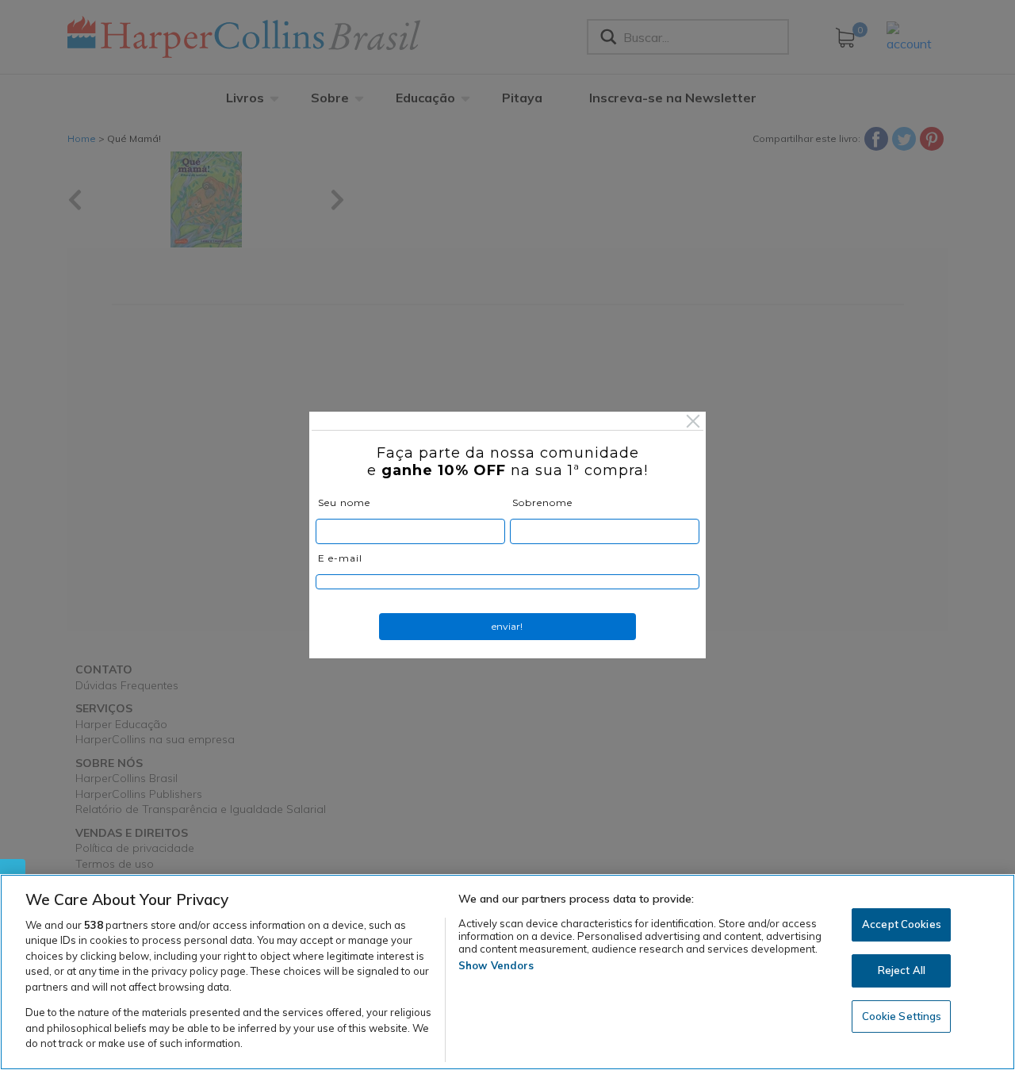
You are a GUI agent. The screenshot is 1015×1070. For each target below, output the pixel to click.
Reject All (901, 970)
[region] (507, 972)
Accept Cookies (901, 925)
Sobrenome (542, 502)
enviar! (507, 626)
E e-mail (340, 558)
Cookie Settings (902, 1016)
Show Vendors (496, 965)
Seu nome (344, 502)
